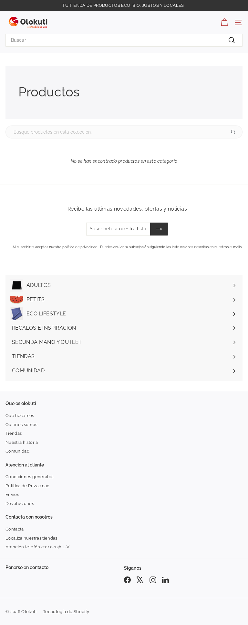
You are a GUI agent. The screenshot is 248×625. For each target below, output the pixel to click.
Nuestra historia (21, 442)
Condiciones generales (29, 476)
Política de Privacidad (27, 485)
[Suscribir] (159, 229)
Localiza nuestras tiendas (31, 538)
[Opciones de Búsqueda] (236, 132)
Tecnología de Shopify (66, 611)
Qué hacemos (19, 415)
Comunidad (17, 451)
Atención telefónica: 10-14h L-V (37, 546)
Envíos (12, 494)
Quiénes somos (21, 424)
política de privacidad (80, 247)
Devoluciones (19, 503)
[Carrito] (224, 22)
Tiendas (13, 433)
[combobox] (124, 40)
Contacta (14, 529)
